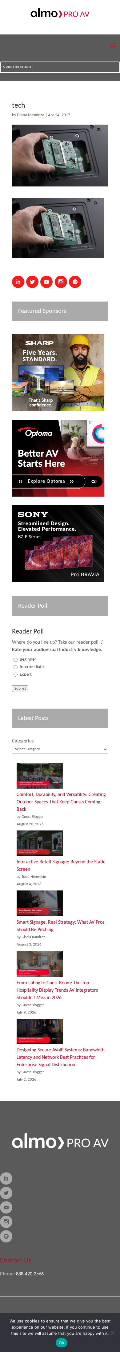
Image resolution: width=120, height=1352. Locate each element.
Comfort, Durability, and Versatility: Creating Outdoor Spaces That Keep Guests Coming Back (61, 802)
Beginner (28, 659)
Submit (20, 688)
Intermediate (32, 667)
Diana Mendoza (30, 115)
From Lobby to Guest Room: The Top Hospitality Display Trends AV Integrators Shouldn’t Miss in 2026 (57, 990)
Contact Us (15, 1260)
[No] (112, 1333)
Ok (61, 1342)
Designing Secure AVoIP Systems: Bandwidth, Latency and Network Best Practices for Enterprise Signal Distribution (61, 1057)
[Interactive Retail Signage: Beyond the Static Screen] (40, 844)
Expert (26, 674)
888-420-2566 (30, 1274)
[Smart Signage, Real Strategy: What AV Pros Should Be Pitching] (40, 904)
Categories (23, 741)
